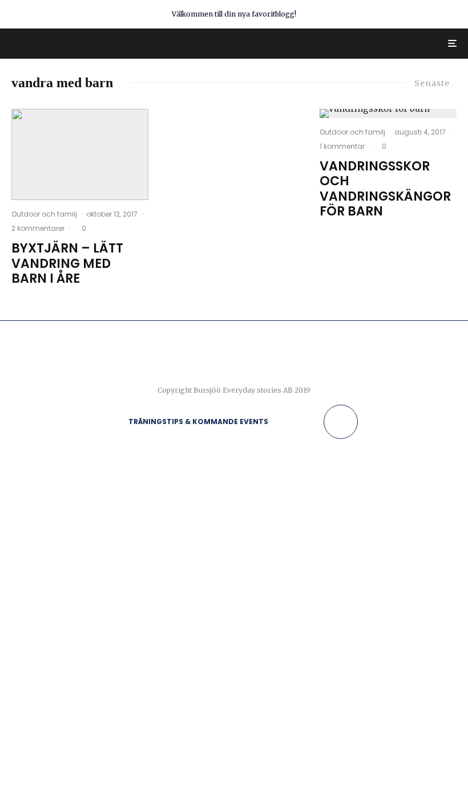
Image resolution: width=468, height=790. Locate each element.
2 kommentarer (37, 228)
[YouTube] (315, 422)
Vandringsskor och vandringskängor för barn (385, 189)
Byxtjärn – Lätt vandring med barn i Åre (67, 263)
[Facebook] (282, 422)
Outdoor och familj (44, 214)
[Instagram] (299, 422)
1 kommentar (342, 146)
